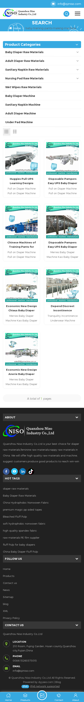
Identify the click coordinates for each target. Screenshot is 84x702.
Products (8, 575)
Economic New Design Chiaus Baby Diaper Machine (21, 308)
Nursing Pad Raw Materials (24, 78)
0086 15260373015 (25, 660)
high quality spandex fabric (20, 530)
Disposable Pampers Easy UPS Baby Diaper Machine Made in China (62, 181)
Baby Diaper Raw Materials (24, 52)
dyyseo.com (45, 682)
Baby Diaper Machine (20, 96)
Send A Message (42, 695)
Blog (58, 682)
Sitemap (8, 596)
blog (5, 603)
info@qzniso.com (69, 3)
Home (17, 28)
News (6, 589)
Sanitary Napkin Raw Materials (27, 69)
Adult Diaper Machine (20, 113)
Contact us (10, 582)
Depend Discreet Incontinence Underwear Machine (62, 308)
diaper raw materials (16, 488)
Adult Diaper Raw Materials (24, 61)
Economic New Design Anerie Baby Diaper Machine (21, 372)
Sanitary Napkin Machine (22, 104)
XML (5, 610)
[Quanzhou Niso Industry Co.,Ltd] (22, 13)
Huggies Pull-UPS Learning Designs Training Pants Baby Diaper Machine (21, 181)
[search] (66, 14)
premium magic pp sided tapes (22, 509)
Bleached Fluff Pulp (15, 516)
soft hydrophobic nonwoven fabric (24, 523)
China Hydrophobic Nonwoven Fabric (26, 502)
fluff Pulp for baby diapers (19, 544)
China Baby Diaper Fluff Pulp (20, 551)
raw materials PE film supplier (21, 537)
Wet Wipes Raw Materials (23, 87)
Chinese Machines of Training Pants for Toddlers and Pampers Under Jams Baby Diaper (21, 245)
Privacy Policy (11, 618)
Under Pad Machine (19, 122)
